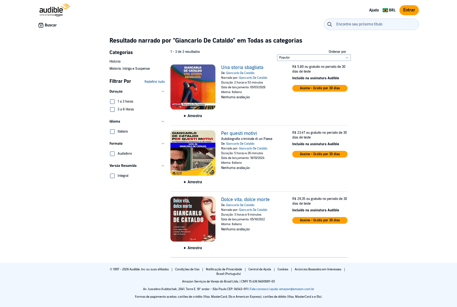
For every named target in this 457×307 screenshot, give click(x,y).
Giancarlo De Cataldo (240, 73)
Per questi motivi (239, 133)
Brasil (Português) (228, 274)
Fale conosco (259, 289)
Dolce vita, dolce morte (245, 200)
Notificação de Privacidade (224, 269)
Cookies (283, 269)
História (114, 61)
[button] (137, 91)
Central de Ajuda (260, 269)
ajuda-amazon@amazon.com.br (292, 289)
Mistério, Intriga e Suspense (129, 69)
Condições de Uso (187, 269)
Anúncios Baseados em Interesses (318, 269)
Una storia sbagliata (242, 67)
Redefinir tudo (154, 82)
